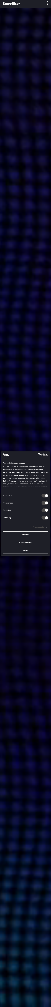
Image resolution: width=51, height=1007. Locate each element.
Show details (38, 527)
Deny (25, 550)
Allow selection (25, 542)
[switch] (45, 503)
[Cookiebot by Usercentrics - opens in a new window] (38, 454)
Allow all (25, 535)
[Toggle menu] (46, 3)
